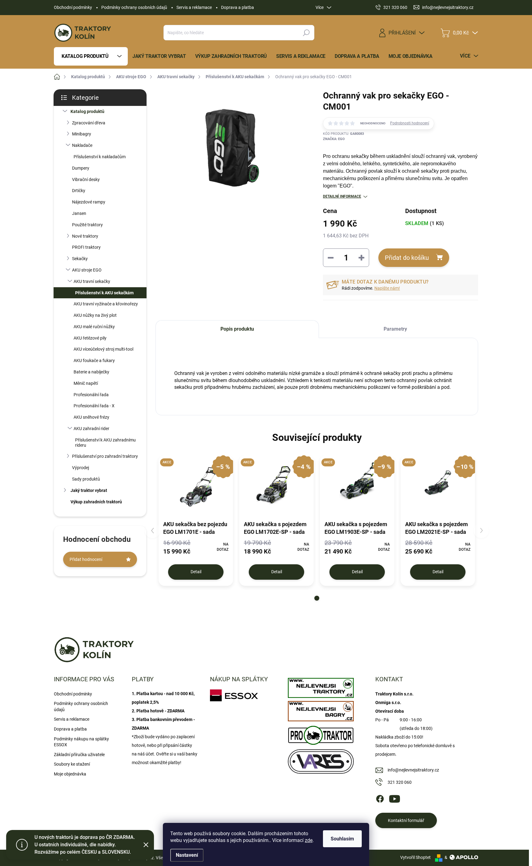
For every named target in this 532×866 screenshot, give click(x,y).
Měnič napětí (86, 383)
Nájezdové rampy (88, 201)
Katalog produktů (87, 111)
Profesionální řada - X (94, 405)
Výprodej (80, 467)
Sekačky (80, 258)
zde (308, 840)
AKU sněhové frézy (91, 417)
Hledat (306, 32)
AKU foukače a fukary (94, 360)
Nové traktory (85, 236)
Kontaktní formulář (406, 820)
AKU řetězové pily (90, 338)
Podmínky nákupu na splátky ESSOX (81, 741)
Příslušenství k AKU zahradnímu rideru (105, 442)
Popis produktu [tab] (237, 329)
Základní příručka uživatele (79, 754)
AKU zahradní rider (91, 428)
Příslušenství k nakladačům (100, 156)
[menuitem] (91, 56)
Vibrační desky (86, 179)
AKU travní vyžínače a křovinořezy (106, 303)
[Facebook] (380, 797)
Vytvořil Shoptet (415, 857)
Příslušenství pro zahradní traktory (105, 456)
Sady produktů (86, 479)
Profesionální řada (91, 394)
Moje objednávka (70, 773)
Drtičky (78, 190)
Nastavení (187, 855)
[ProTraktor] (320, 733)
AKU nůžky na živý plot (95, 315)
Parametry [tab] (395, 329)
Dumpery (80, 168)
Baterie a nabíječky (91, 371)
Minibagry (81, 133)
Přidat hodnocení (86, 559)
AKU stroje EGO (87, 270)
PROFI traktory (86, 247)
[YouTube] (394, 797)
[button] (316, 598)
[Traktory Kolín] (320, 686)
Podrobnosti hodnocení (409, 123)
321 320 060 (400, 782)
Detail (196, 571)
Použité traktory (87, 224)
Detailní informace (342, 196)
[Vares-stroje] (320, 760)
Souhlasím (342, 839)
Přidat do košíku (407, 257)
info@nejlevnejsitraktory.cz (413, 769)
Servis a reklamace (194, 7)
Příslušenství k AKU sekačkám (104, 292)
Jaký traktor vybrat (89, 490)
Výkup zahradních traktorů (96, 501)
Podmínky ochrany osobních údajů (134, 7)
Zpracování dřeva (88, 122)
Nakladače (82, 145)
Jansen (79, 213)
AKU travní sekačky (92, 281)
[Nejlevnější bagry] (320, 709)
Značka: (334, 139)
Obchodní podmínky (73, 7)
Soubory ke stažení (72, 764)
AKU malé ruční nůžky (94, 326)
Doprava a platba (237, 7)
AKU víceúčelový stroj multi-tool (103, 349)
